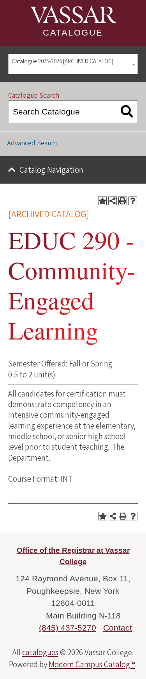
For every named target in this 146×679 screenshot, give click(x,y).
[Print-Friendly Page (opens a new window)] (122, 201)
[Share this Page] (112, 201)
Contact (117, 627)
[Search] (127, 111)
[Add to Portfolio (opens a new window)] (102, 201)
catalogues (40, 652)
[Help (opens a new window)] (132, 201)
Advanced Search (32, 143)
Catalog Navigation (51, 170)
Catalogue (73, 33)
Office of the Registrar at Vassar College (73, 556)
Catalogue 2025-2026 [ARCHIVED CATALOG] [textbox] (62, 61)
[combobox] (73, 64)
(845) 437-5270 (67, 627)
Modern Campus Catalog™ (92, 664)
